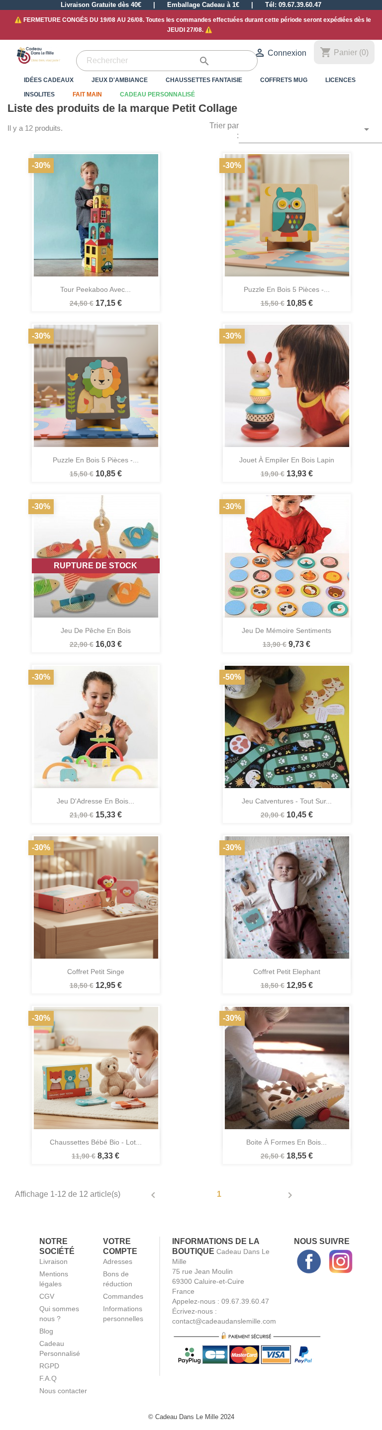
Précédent (153, 1195)
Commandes (123, 1296)
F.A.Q (48, 1378)
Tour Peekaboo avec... (95, 289)
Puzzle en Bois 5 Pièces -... (287, 289)
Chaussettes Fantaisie (204, 80)
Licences (340, 80)
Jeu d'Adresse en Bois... (95, 801)
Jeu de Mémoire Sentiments (286, 630)
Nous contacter (63, 1391)
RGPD (49, 1366)
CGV (46, 1296)
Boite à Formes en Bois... (286, 1142)
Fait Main (87, 94)
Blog (46, 1331)
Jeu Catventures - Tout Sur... (287, 801)
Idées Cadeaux (49, 80)
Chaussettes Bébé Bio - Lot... (96, 1142)
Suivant (290, 1195)
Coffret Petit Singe (95, 972)
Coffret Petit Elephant (286, 972)
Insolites (39, 94)
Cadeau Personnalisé (157, 94)
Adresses (117, 1261)
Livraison (53, 1261)
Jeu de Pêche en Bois (96, 630)
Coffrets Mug (283, 80)
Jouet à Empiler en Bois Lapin (286, 460)
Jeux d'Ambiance (120, 80)
